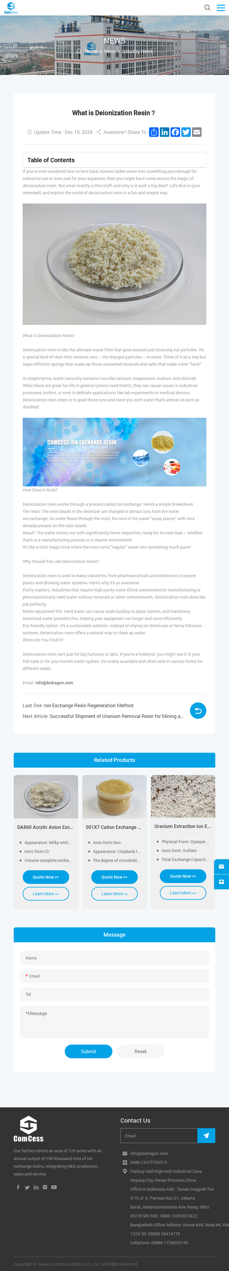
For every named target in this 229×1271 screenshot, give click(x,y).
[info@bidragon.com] (221, 866)
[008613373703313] (221, 881)
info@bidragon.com (54, 682)
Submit (88, 1051)
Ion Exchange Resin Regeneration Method (88, 705)
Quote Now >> (46, 877)
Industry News (137, 51)
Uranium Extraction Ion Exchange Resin (183, 826)
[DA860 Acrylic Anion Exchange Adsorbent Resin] (46, 796)
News (110, 51)
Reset (140, 1051)
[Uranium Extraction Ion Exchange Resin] (183, 796)
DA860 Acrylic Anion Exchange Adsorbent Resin (46, 827)
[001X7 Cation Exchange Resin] (114, 796)
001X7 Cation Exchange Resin (114, 827)
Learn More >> (46, 893)
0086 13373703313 (148, 1162)
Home (91, 51)
